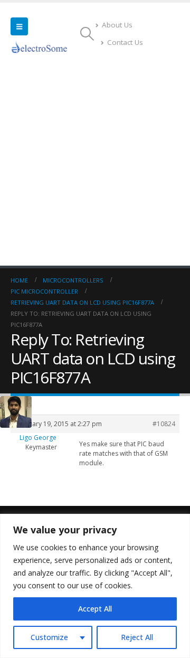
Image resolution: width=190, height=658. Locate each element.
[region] (95, 586)
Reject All (137, 637)
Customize (49, 637)
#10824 (164, 423)
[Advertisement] (95, 165)
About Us (117, 25)
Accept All (95, 609)
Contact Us (125, 42)
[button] (19, 26)
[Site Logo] (40, 47)
